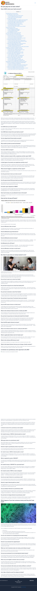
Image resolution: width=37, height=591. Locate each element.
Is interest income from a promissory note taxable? (15, 48)
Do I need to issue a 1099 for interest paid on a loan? (16, 49)
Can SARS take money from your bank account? (15, 15)
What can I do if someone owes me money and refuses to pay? (18, 64)
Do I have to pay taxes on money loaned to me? (13, 33)
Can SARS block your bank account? (12, 14)
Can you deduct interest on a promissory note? (15, 59)
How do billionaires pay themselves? (14, 29)
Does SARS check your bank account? (12, 13)
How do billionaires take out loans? (12, 28)
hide (20, 11)
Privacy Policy (18, 582)
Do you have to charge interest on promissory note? (16, 60)
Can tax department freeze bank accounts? (15, 16)
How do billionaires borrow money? (13, 30)
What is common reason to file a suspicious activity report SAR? (18, 19)
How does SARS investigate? (11, 18)
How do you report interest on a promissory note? (14, 57)
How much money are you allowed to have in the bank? (17, 26)
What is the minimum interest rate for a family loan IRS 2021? (16, 43)
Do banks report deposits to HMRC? (14, 25)
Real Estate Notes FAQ (18, 581)
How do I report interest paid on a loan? (14, 58)
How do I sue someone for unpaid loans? (14, 63)
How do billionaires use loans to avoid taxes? (14, 32)
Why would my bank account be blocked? (14, 17)
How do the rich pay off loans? (10, 27)
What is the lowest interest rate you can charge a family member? (18, 46)
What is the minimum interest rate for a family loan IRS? (16, 40)
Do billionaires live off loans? (12, 31)
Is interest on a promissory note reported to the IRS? (14, 47)
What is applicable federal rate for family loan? (15, 44)
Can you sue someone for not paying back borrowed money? (16, 62)
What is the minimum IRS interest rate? (14, 45)
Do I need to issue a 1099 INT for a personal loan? (16, 55)
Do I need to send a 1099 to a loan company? (15, 56)
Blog (18, 580)
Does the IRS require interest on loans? (14, 42)
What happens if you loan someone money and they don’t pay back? (16, 61)
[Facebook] (30, 580)
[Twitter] (31, 580)
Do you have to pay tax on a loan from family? (14, 34)
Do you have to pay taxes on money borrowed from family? (17, 41)
